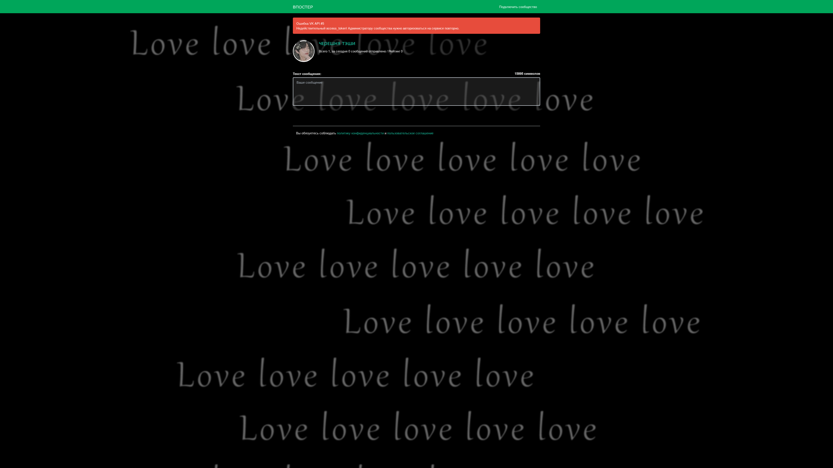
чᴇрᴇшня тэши (337, 43)
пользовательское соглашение (410, 133)
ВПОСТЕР (303, 7)
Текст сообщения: (307, 74)
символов (527, 73)
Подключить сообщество (518, 6)
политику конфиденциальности (360, 133)
